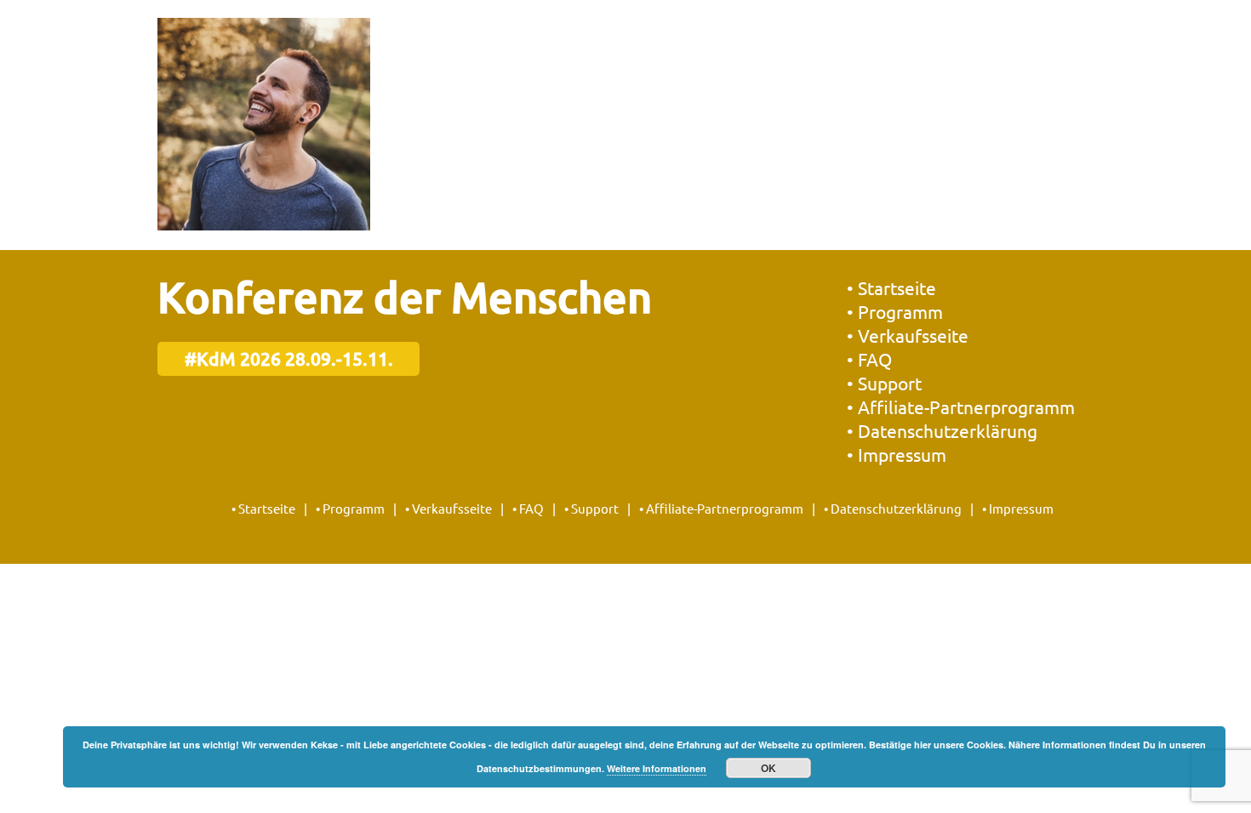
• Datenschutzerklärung (942, 430)
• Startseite (891, 287)
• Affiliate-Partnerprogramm (961, 406)
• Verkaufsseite (907, 335)
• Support (884, 383)
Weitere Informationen (656, 768)
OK (768, 768)
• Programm (895, 311)
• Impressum (896, 454)
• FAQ (869, 359)
